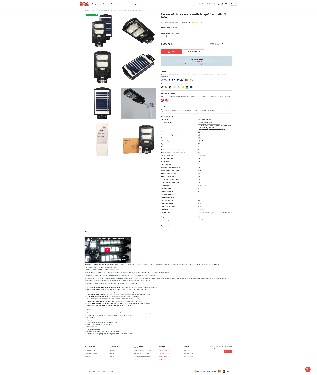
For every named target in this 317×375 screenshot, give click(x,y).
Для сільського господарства (223, 125)
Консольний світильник (204, 119)
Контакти (87, 356)
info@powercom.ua (164, 356)
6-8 (199, 167)
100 (199, 132)
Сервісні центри (113, 362)
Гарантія (111, 359)
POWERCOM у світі (90, 350)
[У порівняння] (226, 43)
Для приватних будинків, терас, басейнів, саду (211, 129)
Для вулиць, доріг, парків (205, 122)
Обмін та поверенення (115, 356)
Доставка (112, 350)
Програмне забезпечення (141, 359)
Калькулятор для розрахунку (142, 356)
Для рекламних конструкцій (206, 127)
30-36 (199, 170)
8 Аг (199, 176)
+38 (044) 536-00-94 (164, 353)
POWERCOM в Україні (91, 353)
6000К (199, 138)
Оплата (111, 353)
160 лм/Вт (201, 141)
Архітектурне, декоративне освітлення (209, 124)
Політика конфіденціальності (142, 350)
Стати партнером (89, 362)
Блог (86, 359)
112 (199, 135)
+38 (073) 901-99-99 (204, 4)
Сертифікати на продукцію (141, 353)
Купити (172, 51)
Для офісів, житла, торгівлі (205, 125)
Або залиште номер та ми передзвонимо (196, 64)
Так (199, 158)
